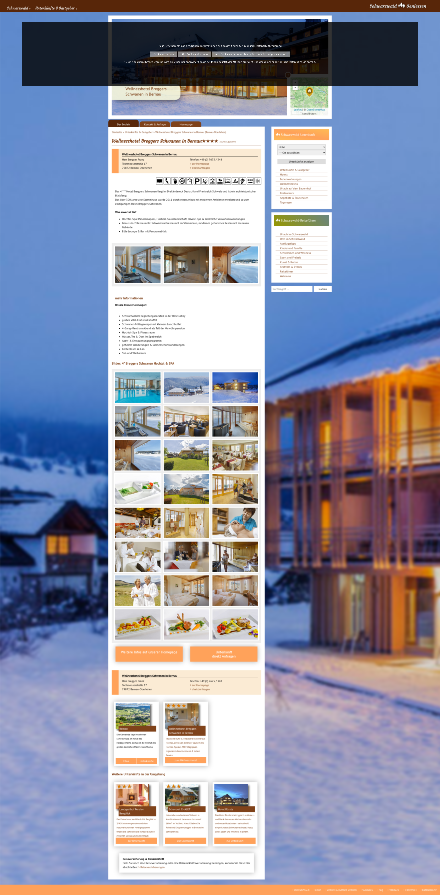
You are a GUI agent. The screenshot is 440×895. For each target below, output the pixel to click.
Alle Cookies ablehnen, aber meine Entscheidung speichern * (251, 54)
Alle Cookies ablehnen (195, 54)
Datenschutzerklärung (269, 46)
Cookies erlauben (164, 54)
